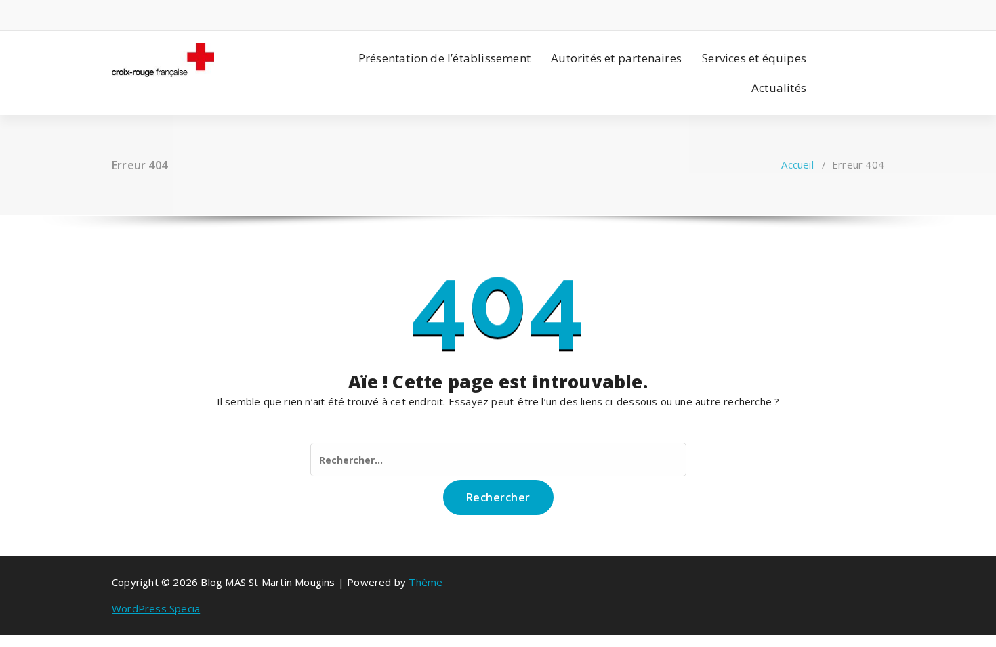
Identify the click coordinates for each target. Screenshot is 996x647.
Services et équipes (754, 58)
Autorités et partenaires (616, 58)
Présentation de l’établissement (444, 58)
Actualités (778, 87)
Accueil (797, 164)
